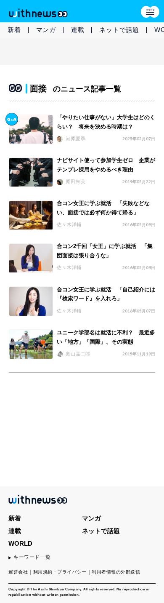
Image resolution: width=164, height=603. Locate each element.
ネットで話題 (119, 29)
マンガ (46, 29)
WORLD (20, 543)
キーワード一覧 (31, 557)
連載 (78, 29)
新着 (14, 29)
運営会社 (18, 571)
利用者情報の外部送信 (116, 571)
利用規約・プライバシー (60, 571)
